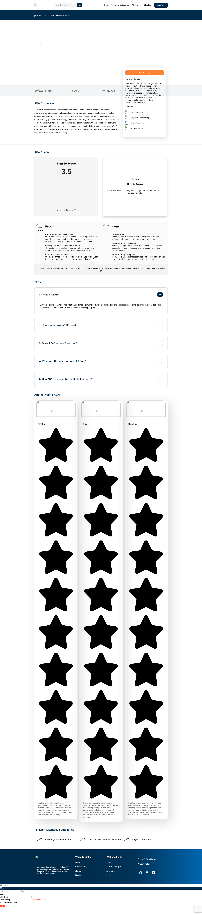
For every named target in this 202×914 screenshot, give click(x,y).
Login (2, 906)
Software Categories (120, 5)
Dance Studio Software (53, 16)
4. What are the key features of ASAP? (62, 361)
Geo (85, 424)
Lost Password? (38, 899)
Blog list (147, 5)
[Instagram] (147, 872)
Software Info (43, 90)
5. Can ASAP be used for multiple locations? (66, 379)
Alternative (136, 5)
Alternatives (107, 90)
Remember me (9, 902)
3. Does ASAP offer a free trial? (58, 343)
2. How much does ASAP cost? (57, 325)
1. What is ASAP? (49, 294)
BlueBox (132, 424)
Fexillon (42, 424)
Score (75, 90)
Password (4, 899)
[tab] (101, 295)
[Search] (23, 891)
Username (5, 897)
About (106, 5)
